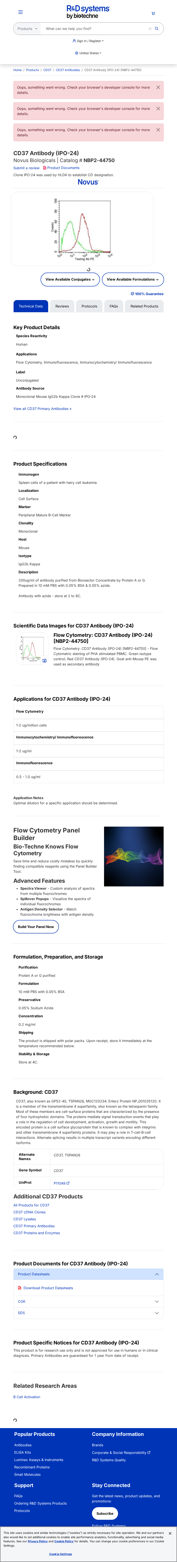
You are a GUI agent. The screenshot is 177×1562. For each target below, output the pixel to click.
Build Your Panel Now (36, 927)
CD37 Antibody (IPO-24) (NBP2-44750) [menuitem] (112, 70)
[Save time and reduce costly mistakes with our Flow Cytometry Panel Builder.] (134, 856)
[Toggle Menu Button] (20, 12)
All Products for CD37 (31, 1205)
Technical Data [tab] (31, 306)
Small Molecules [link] (27, 1474)
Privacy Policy (38, 1541)
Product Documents (63, 168)
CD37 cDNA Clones (29, 1212)
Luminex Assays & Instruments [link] (38, 1460)
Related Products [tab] (144, 306)
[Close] (158, 87)
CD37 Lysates (24, 1219)
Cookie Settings (60, 1554)
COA (21, 1301)
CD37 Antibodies (68, 70)
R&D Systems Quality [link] (109, 1460)
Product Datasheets (34, 1274)
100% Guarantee (149, 294)
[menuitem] (17, 70)
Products (32, 70)
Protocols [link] (22, 1510)
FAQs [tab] (114, 306)
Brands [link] (97, 1445)
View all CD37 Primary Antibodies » (42, 408)
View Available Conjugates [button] (69, 279)
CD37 (47, 70)
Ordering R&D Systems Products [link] (40, 1503)
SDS (21, 1313)
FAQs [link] (18, 1496)
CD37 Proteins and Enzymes (36, 1233)
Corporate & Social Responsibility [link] (119, 1452)
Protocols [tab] (89, 306)
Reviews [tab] (62, 306)
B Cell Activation (26, 1397)
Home (17, 70)
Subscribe (105, 1513)
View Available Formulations (131, 279)
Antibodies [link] (23, 1445)
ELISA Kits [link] (22, 1452)
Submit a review (26, 168)
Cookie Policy (64, 1541)
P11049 (59, 1183)
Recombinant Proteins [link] (32, 1467)
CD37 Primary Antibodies (34, 1226)
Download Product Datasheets (48, 1288)
